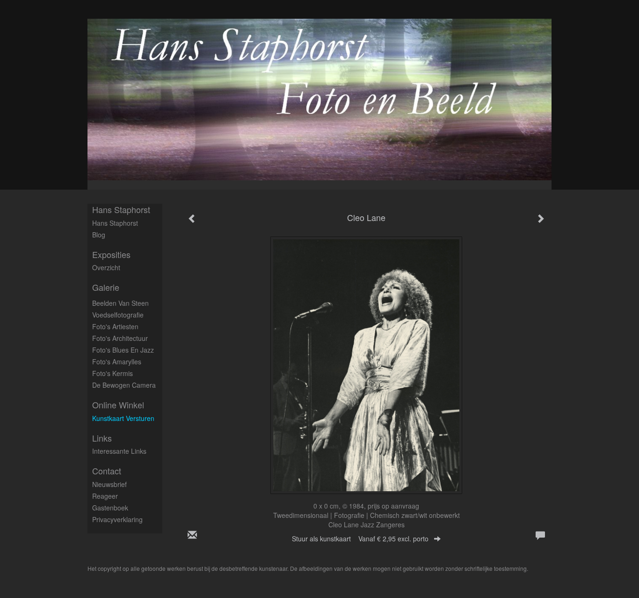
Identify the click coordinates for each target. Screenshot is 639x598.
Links (102, 438)
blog (98, 234)
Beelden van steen (120, 303)
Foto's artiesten (115, 326)
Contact (106, 471)
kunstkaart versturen (123, 418)
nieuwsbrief (109, 484)
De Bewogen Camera (124, 385)
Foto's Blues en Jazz (123, 349)
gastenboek (110, 507)
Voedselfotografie (118, 314)
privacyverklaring (117, 519)
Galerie (105, 287)
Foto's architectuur (120, 338)
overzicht (106, 267)
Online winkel (118, 405)
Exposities (111, 254)
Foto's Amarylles (116, 361)
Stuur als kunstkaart (360, 538)
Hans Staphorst (121, 209)
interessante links (119, 451)
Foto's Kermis (112, 373)
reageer (105, 496)
